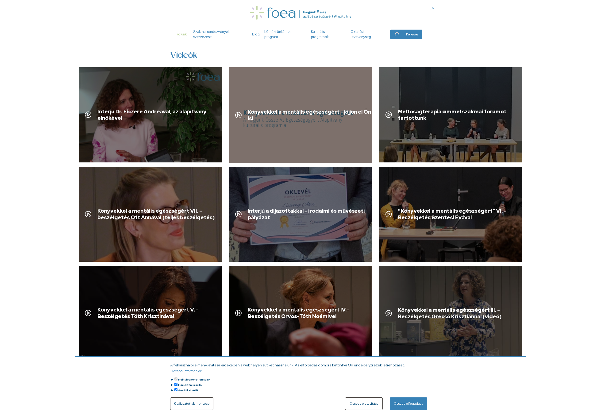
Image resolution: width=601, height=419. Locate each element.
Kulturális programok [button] (320, 34)
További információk (187, 371)
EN (432, 8)
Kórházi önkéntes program (277, 34)
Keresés (412, 34)
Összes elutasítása (364, 403)
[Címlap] (300, 13)
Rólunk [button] (181, 34)
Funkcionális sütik (190, 385)
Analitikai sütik (188, 390)
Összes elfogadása (408, 403)
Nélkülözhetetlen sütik (194, 379)
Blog (256, 34)
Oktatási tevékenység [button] (361, 34)
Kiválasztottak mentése (192, 403)
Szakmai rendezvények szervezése (211, 34)
